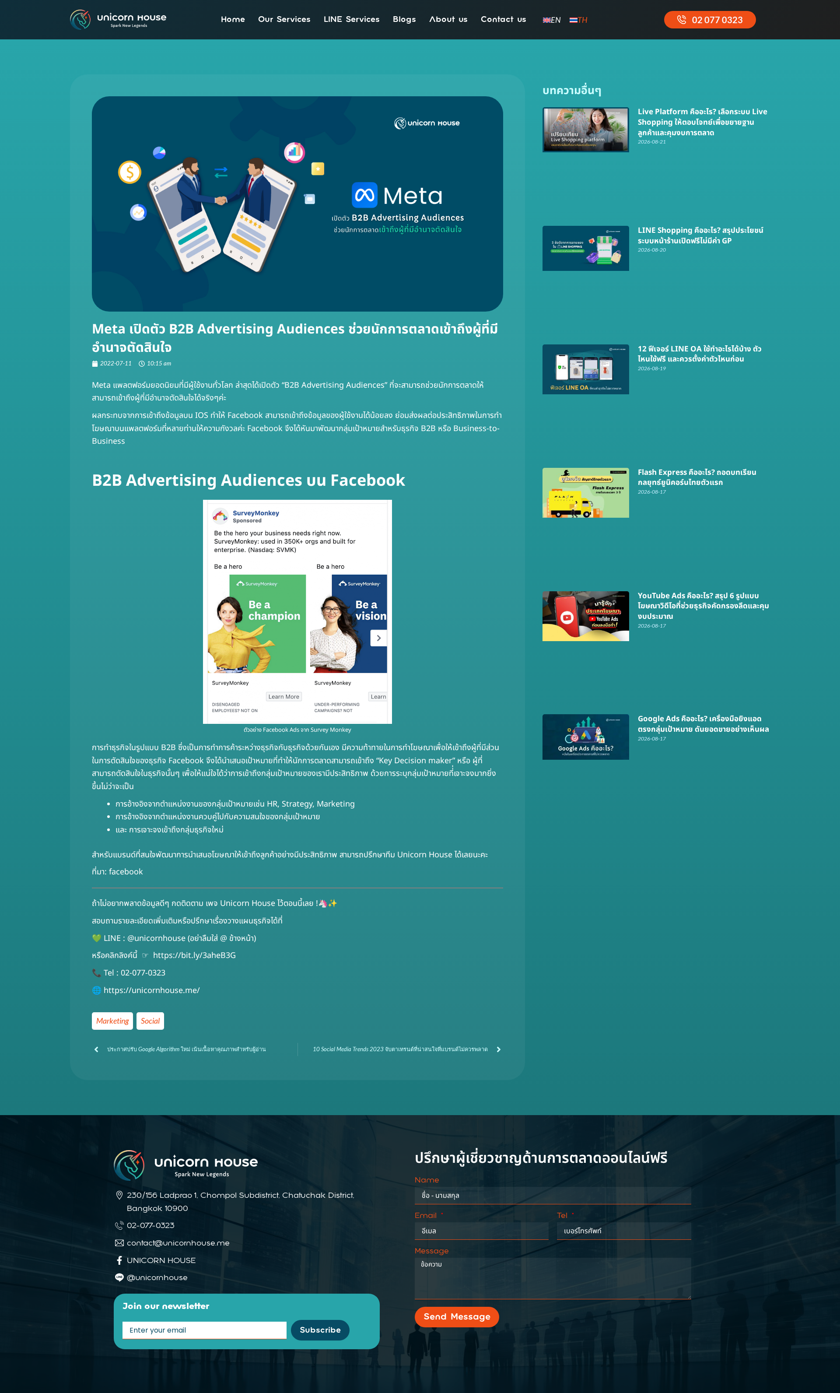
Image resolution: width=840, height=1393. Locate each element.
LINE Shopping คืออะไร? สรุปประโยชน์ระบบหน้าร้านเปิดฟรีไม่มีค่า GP (700, 236)
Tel (563, 1216)
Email (427, 1216)
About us (448, 20)
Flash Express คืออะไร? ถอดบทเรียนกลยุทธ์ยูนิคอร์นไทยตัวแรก (697, 478)
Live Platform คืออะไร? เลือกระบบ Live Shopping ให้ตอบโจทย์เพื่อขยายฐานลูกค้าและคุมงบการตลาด (702, 122)
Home (233, 20)
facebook (126, 872)
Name (427, 1180)
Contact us (503, 20)
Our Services (284, 20)
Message (432, 1251)
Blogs (404, 20)
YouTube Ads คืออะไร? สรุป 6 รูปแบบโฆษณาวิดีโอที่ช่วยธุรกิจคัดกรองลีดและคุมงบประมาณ (703, 606)
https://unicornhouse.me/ (153, 991)
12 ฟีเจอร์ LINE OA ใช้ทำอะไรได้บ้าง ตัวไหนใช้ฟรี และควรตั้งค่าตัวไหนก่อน (700, 354)
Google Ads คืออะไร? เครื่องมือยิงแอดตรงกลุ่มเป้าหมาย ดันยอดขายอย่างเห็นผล (703, 724)
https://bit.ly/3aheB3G (194, 955)
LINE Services (352, 20)
